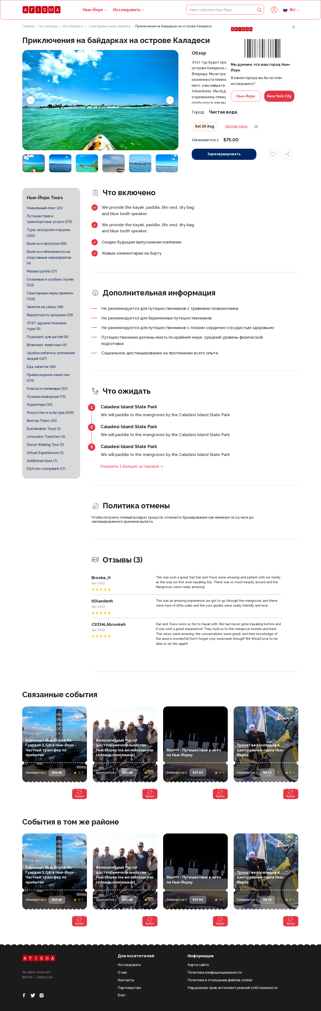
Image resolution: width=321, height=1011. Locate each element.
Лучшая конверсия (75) (46, 397)
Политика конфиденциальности (215, 972)
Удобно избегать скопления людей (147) (51, 356)
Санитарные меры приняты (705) (50, 296)
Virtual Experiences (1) (45, 453)
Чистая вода (49, 26)
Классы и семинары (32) (47, 388)
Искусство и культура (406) (50, 413)
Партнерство (129, 988)
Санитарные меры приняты (110, 26)
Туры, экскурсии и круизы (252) (48, 233)
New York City (279, 96)
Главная (28, 26)
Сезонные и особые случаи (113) (50, 282)
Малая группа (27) (42, 271)
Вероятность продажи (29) (50, 315)
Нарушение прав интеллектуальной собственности (233, 988)
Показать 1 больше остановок (129, 466)
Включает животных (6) (47, 345)
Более (79, 796)
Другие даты (236, 126)
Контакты (126, 980)
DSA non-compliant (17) (46, 469)
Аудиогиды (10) (39, 404)
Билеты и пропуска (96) (47, 244)
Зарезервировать (224, 154)
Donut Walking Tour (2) (45, 445)
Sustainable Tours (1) (44, 429)
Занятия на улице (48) (45, 307)
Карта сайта (198, 965)
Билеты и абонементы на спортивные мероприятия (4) (49, 257)
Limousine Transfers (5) (46, 437)
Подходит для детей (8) (47, 337)
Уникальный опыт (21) (45, 208)
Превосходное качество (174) (48, 378)
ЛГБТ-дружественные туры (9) (47, 326)
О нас (122, 972)
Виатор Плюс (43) (42, 421)
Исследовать (127, 9)
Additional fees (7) (42, 461)
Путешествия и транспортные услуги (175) (49, 219)
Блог (122, 995)
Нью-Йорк (245, 96)
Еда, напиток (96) (41, 367)
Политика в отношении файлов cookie (220, 980)
